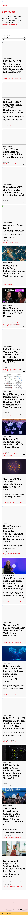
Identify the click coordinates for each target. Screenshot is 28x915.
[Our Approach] (5, 3)
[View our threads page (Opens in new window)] (13, 904)
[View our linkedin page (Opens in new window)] (17, 904)
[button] (14, 35)
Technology (18, 78)
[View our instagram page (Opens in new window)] (10, 904)
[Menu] (25, 4)
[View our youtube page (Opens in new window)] (24, 904)
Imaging (19, 322)
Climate (4, 886)
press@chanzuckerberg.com (10, 24)
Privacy (19, 911)
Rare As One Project (7, 324)
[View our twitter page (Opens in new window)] (20, 904)
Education (9, 886)
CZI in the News (6, 78)
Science (13, 78)
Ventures (5, 888)
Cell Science (6, 322)
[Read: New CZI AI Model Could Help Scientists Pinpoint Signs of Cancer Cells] (14, 481)
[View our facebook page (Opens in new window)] (6, 904)
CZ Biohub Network (7, 283)
